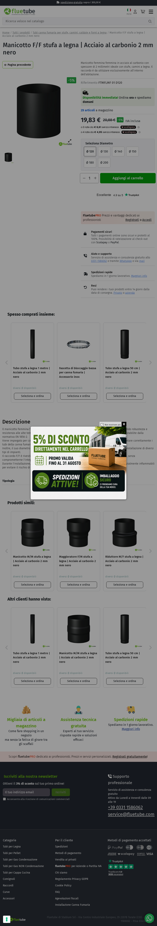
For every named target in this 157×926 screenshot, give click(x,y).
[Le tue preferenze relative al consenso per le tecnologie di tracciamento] (6, 919)
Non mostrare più (113, 425)
